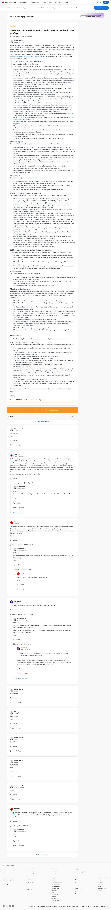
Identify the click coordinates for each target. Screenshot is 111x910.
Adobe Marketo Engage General (35, 7)
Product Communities (10, 7)
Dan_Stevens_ (17, 601)
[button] (101, 8)
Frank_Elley (17, 454)
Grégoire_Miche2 (18, 40)
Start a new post (54, 410)
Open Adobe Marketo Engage (92, 16)
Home (2, 7)
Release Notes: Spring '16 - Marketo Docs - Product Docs (26, 56)
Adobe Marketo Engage (21, 7)
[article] (42, 437)
